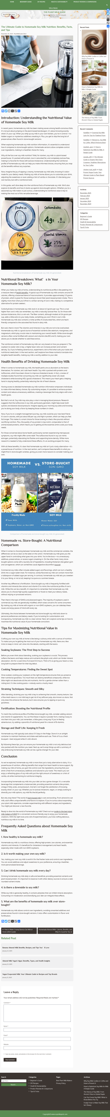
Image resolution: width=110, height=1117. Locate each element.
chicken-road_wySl (89, 170)
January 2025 (84, 198)
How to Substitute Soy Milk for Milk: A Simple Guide (93, 150)
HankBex (86, 133)
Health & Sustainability (59, 2)
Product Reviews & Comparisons (85, 2)
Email (6, 1035)
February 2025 (85, 196)
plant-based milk (34, 798)
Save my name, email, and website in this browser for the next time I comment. (28, 1054)
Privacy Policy (61, 1083)
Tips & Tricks (53, 8)
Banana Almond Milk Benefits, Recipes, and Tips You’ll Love (25, 947)
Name (6, 1026)
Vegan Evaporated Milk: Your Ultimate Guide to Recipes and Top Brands (29, 974)
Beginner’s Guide (25, 2)
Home (12, 2)
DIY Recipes (41, 2)
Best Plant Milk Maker (9, 14)
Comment (7, 1003)
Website (6, 1044)
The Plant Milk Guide (55, 12)
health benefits (22, 292)
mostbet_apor (88, 147)
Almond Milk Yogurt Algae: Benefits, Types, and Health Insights (26, 961)
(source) (57, 564)
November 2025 (85, 193)
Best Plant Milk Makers (64, 1081)
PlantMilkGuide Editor (20, 34)
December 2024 (85, 201)
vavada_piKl (87, 157)
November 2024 (85, 204)
